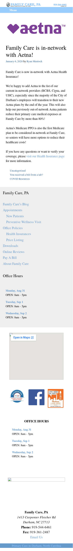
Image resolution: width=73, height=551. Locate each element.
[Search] (67, 10)
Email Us (36, 537)
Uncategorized (18, 170)
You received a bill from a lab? (26, 174)
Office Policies (13, 228)
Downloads (10, 245)
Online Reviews (13, 251)
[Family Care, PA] (36, 4)
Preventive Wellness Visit (23, 222)
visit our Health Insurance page (45, 156)
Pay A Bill (10, 257)
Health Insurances (18, 233)
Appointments (12, 210)
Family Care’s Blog (16, 204)
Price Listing (15, 240)
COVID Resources (20, 179)
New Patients (15, 216)
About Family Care (16, 263)
